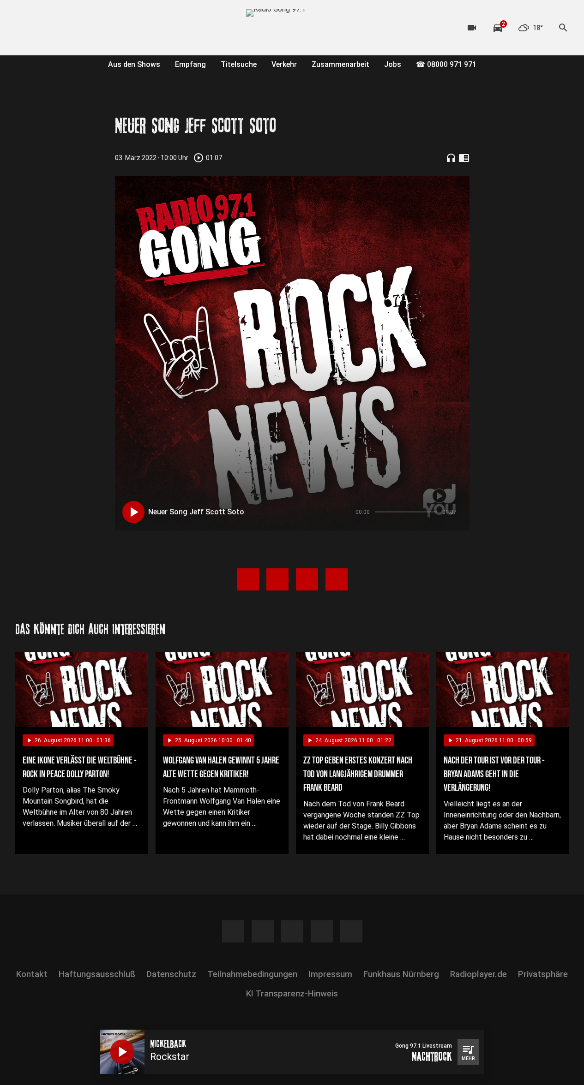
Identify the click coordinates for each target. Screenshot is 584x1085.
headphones (451, 157)
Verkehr (284, 64)
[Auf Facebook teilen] (248, 579)
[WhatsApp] (80, 27)
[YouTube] (61, 27)
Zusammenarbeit (340, 64)
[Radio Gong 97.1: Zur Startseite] (292, 27)
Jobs (392, 64)
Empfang (190, 64)
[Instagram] (43, 27)
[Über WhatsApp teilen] (307, 579)
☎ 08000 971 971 (446, 64)
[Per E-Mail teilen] (336, 579)
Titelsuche (239, 64)
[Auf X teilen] (277, 579)
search (563, 27)
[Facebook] (24, 27)
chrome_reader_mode (464, 157)
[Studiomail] (98, 27)
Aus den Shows (134, 64)
